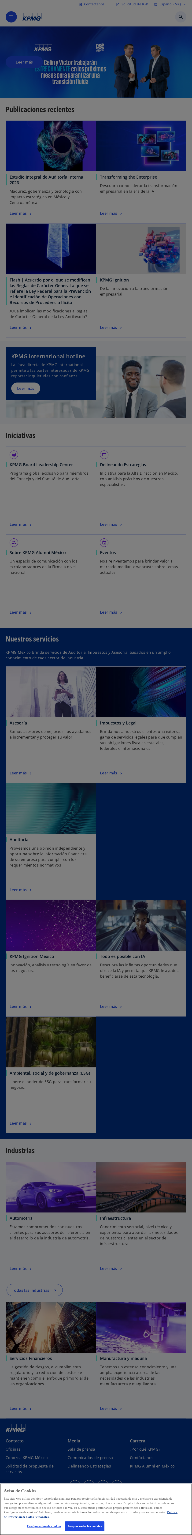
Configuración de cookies (44, 1526)
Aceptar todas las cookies (85, 1526)
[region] (96, 1509)
